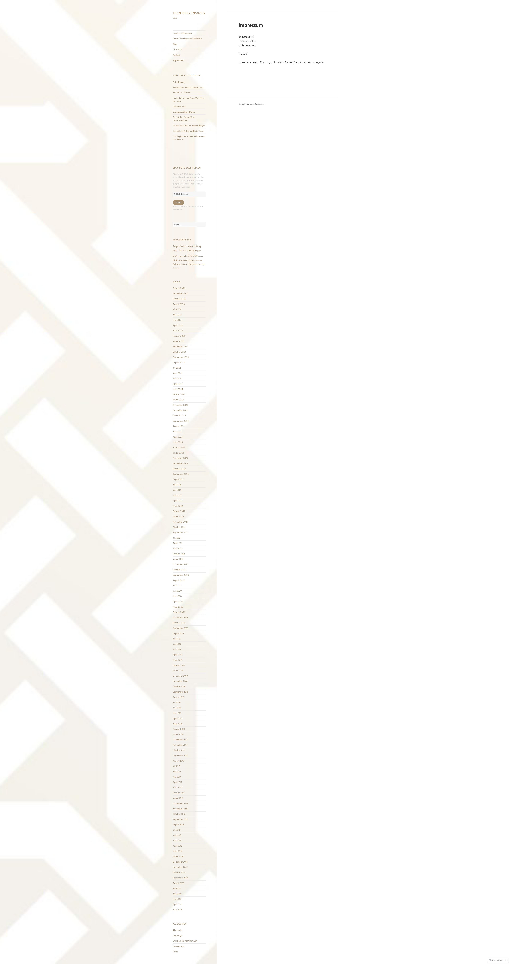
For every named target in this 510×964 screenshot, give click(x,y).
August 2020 (179, 580)
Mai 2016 (177, 840)
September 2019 (180, 628)
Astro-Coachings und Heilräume (187, 38)
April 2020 (178, 601)
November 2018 (180, 681)
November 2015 (180, 867)
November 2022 (180, 463)
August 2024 (179, 362)
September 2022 (181, 474)
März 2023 (178, 442)
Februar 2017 (179, 792)
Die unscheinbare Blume (184, 112)
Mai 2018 (177, 713)
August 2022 (179, 479)
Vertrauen (176, 268)
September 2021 (180, 532)
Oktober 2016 (179, 814)
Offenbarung (179, 82)
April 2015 (177, 904)
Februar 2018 (179, 729)
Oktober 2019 (179, 623)
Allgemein (177, 930)
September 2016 (180, 819)
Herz (175, 250)
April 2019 (177, 654)
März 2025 (178, 330)
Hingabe (198, 251)
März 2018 (177, 723)
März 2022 (178, 506)
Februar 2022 (179, 511)
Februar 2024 (179, 394)
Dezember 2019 (180, 617)
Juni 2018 (177, 707)
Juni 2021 (177, 538)
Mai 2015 (177, 899)
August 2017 (178, 761)
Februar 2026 (179, 288)
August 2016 (178, 824)
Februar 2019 (179, 665)
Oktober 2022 (179, 468)
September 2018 (180, 692)
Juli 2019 (176, 638)
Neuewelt (190, 260)
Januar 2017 (178, 798)
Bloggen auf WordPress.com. (252, 104)
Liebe (192, 255)
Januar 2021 (178, 559)
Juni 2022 (177, 490)
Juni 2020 (177, 591)
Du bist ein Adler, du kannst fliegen (189, 125)
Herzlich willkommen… (183, 33)
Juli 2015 (176, 888)
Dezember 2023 (180, 405)
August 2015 (178, 883)
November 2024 (180, 346)
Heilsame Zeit (179, 106)
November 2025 (180, 293)
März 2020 (178, 607)
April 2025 (178, 325)
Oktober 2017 (179, 750)
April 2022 (178, 500)
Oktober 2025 (179, 298)
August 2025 (179, 304)
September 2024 (181, 357)
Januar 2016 (178, 856)
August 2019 (178, 633)
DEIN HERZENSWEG (189, 13)
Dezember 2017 (180, 739)
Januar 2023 (178, 453)
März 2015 (177, 909)
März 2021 (177, 548)
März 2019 (177, 660)
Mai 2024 (177, 378)
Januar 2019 (178, 670)
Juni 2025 (177, 314)
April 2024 (178, 383)
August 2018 (178, 697)
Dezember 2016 (180, 803)
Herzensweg (186, 250)
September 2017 (180, 755)
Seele (184, 264)
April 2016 (177, 846)
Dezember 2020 (180, 564)
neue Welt (182, 260)
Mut (175, 260)
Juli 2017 (176, 766)
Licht (185, 256)
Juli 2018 (176, 702)
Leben (180, 256)
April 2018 (177, 718)
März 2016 (177, 851)
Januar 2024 (178, 399)
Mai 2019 (177, 649)
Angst (176, 246)
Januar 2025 (178, 341)
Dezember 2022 (180, 458)
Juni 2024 (177, 373)
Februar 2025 (179, 336)
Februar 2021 (179, 553)
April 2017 (177, 782)
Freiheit (190, 246)
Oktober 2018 (179, 686)
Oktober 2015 (179, 872)
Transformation (196, 264)
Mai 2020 (177, 596)
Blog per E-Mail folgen (187, 168)
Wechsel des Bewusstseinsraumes (188, 87)
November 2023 (180, 410)
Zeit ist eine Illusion (181, 92)
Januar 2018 (178, 734)
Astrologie (177, 935)
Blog (175, 44)
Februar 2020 (179, 612)
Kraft (175, 256)
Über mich (177, 49)
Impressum (178, 60)
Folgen (178, 202)
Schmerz (177, 264)
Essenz (182, 246)
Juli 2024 (177, 368)
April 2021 (177, 543)
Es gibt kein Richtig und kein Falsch (188, 131)
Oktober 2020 (179, 569)
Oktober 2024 (179, 352)
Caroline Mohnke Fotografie (309, 62)
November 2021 (180, 522)
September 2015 (180, 877)
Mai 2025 (177, 320)
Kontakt (176, 55)
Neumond (198, 260)
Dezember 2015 (180, 862)
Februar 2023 (179, 447)
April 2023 (177, 437)
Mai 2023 (177, 431)
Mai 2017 (177, 777)
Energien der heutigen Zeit (185, 941)
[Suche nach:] (189, 224)
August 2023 (179, 426)
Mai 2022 (177, 495)
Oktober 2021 (179, 527)
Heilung (197, 246)
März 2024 (178, 389)
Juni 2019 (177, 644)
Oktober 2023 (179, 415)
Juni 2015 (177, 893)
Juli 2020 (177, 585)
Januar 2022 (178, 516)
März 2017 (177, 787)
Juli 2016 (176, 830)
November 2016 (180, 808)
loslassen (200, 256)
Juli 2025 (177, 309)
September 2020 (181, 575)
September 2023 (181, 421)
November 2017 (180, 745)
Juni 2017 (177, 771)
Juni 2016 (177, 835)
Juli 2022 (177, 484)
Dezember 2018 (180, 676)
